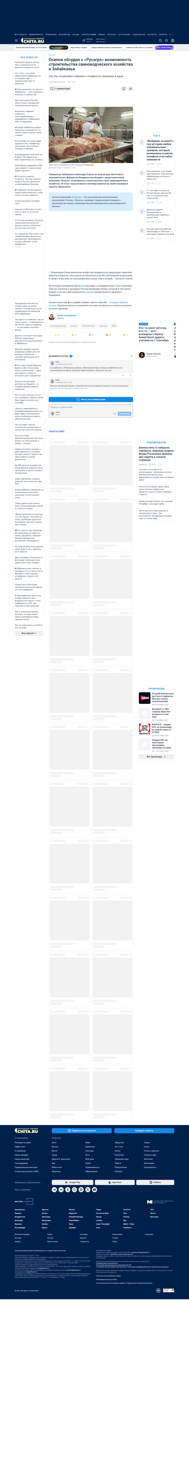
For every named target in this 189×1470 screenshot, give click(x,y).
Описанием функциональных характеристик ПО (113, 1070)
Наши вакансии (22, 964)
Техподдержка (21, 968)
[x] (87, 994)
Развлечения (121, 972)
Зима (87, 948)
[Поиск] (160, 40)
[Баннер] (58, 47)
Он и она (119, 952)
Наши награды (21, 960)
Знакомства (64, 34)
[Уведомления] (166, 40)
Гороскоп (111, 34)
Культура (89, 956)
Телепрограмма (88, 34)
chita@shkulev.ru (43, 1073)
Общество (119, 948)
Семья (147, 948)
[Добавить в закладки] (123, 88)
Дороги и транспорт (61, 964)
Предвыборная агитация (26, 972)
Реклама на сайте (23, 948)
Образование (91, 976)
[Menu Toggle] (16, 40)
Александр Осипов (58, 326)
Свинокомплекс (88, 326)
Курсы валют (124, 34)
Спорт (146, 952)
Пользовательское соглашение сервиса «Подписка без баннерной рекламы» (124, 1088)
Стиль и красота (151, 956)
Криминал (90, 952)
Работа (118, 968)
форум (82, 285)
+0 (123, 375)
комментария (62, 88)
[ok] (67, 994)
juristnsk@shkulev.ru (73, 1075)
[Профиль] (173, 40)
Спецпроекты (150, 972)
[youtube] (94, 994)
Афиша (101, 34)
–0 (130, 375)
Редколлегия (139, 34)
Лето (87, 960)
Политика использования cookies (108, 1081)
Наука (88, 968)
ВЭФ (113, 326)
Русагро (76, 197)
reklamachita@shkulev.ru (140, 1057)
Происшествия (121, 964)
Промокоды (51, 34)
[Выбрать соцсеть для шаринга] (130, 88)
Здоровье (56, 976)
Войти (58, 415)
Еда (53, 968)
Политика (119, 960)
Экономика (149, 968)
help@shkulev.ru (31, 1077)
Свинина (103, 326)
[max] (81, 994)
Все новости (21, 34)
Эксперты (152, 34)
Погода (75, 34)
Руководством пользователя (107, 1068)
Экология (148, 964)
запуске (89, 292)
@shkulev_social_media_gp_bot (122, 1059)
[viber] (74, 994)
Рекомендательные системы (106, 1085)
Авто (54, 948)
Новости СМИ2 (56, 431)
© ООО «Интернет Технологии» (27, 1096)
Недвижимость (36, 34)
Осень (117, 956)
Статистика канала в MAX (26, 976)
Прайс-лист (20, 952)
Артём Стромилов (66, 315)
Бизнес (55, 952)
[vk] (61, 994)
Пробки (172, 34)
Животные (57, 972)
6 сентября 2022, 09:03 (57, 82)
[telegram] (54, 994)
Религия (118, 976)
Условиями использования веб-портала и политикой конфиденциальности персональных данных (132, 1072)
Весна (54, 956)
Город (54, 960)
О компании (20, 956)
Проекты (163, 34)
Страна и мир (150, 960)
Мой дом (89, 964)
